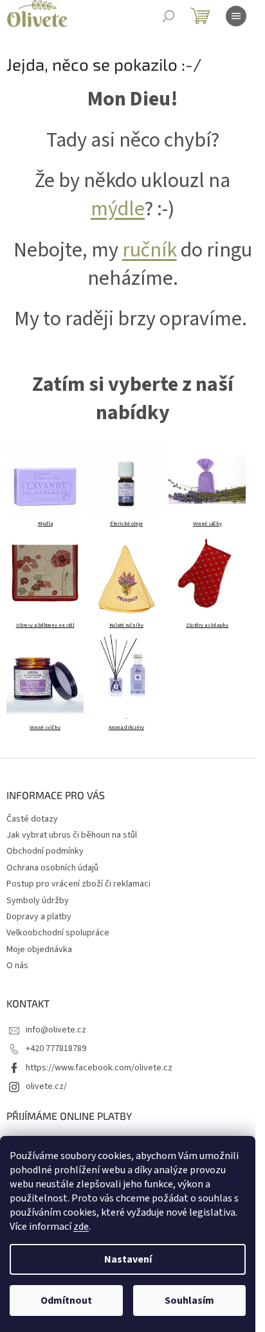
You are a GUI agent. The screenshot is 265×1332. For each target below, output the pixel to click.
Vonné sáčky (207, 523)
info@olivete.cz (56, 1029)
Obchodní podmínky (45, 851)
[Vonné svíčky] (45, 675)
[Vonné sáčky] (207, 477)
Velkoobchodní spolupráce (57, 932)
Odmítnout (66, 1300)
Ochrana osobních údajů (52, 867)
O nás (17, 965)
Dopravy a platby (38, 916)
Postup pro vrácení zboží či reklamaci (78, 884)
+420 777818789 (56, 1048)
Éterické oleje (126, 523)
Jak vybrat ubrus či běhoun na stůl (71, 835)
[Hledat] (168, 16)
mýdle (118, 209)
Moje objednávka (39, 949)
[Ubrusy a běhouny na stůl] (45, 573)
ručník (149, 250)
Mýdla (45, 523)
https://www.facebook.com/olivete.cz (99, 1067)
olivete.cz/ (46, 1086)
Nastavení (128, 1259)
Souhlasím (189, 1300)
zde (81, 1227)
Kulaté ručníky (126, 625)
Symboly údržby (37, 900)
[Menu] (236, 16)
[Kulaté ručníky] (126, 579)
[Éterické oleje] (126, 477)
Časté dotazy (32, 819)
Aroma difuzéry (126, 727)
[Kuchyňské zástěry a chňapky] (207, 573)
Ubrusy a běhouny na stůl (45, 625)
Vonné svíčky (45, 727)
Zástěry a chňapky (207, 625)
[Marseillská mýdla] (45, 477)
